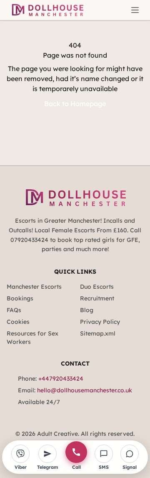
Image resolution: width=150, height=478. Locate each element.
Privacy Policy (100, 321)
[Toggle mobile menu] (135, 10)
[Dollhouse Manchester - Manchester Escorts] (47, 10)
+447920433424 (60, 378)
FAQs (14, 310)
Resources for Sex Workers (32, 338)
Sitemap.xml (97, 333)
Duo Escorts (97, 286)
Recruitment (97, 298)
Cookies (18, 321)
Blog (86, 310)
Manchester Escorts (34, 286)
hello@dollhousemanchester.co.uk (84, 390)
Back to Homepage (75, 103)
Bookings (20, 298)
